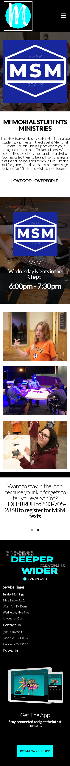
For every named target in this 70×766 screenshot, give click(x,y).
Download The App (35, 751)
